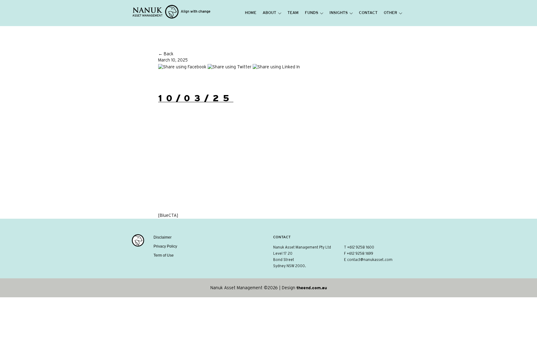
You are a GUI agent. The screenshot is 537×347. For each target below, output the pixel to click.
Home (250, 13)
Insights (338, 13)
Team (293, 13)
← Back (165, 54)
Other (390, 13)
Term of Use (164, 255)
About (269, 13)
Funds (311, 13)
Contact (368, 13)
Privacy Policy (165, 246)
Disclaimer (163, 237)
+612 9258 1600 (360, 247)
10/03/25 (195, 98)
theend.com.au (311, 287)
